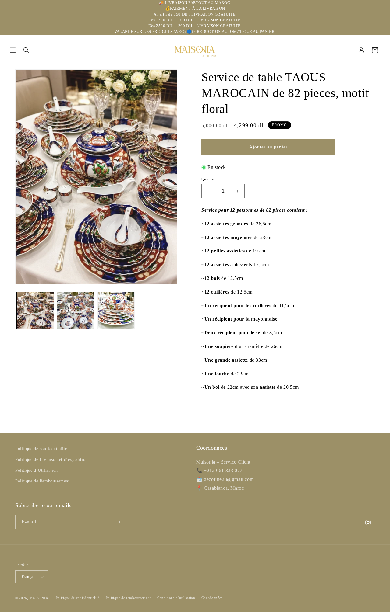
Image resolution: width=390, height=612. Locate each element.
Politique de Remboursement (42, 481)
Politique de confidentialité (41, 449)
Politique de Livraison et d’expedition (51, 459)
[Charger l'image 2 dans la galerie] (75, 310)
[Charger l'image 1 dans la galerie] (35, 310)
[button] (13, 50)
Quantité (209, 179)
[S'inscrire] (118, 522)
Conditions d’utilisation (176, 598)
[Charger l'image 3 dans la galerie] (116, 310)
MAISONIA (39, 598)
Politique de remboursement (128, 598)
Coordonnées (211, 598)
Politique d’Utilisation (36, 470)
